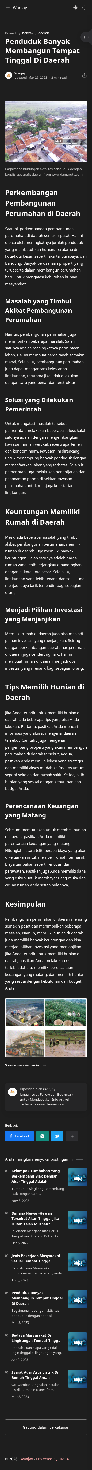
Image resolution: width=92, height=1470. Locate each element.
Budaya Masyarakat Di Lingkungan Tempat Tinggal (36, 1338)
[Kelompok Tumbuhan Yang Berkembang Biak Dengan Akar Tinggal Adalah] (77, 1177)
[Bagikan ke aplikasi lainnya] (72, 1136)
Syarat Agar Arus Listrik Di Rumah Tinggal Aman (35, 1375)
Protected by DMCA (52, 1458)
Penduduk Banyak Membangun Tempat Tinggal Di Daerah (37, 1298)
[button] (75, 8)
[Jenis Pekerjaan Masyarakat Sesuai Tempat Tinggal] (77, 1262)
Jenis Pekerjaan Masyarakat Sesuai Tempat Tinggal (36, 1258)
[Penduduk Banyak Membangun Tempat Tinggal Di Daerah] (77, 1299)
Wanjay (20, 7)
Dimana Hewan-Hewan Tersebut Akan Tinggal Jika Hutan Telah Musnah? (35, 1218)
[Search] (84, 8)
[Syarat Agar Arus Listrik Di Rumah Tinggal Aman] (77, 1379)
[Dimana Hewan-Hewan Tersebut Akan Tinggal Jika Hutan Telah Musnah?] (77, 1220)
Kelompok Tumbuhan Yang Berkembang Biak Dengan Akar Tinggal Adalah (36, 1176)
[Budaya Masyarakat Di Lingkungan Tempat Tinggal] (77, 1341)
